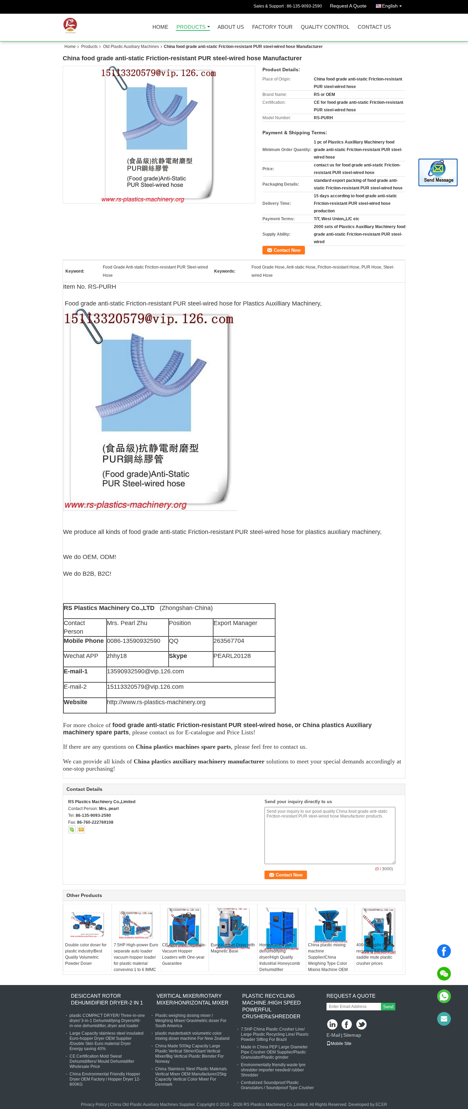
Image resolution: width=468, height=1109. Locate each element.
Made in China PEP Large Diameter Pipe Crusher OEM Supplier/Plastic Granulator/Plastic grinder (274, 1052)
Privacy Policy (94, 1104)
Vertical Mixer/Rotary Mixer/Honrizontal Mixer (193, 999)
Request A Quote (348, 6)
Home (160, 27)
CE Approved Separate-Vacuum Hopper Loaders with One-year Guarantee (184, 954)
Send (388, 1006)
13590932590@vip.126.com (145, 671)
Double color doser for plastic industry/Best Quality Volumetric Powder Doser (86, 954)
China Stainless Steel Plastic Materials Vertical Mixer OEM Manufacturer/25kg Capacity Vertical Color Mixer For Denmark (191, 1077)
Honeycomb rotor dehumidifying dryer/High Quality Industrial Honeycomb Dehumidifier (279, 957)
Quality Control (325, 27)
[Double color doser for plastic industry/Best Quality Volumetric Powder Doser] (87, 925)
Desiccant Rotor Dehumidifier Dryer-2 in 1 (107, 999)
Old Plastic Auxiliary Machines (131, 46)
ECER (381, 1104)
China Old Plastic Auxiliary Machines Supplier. (153, 1104)
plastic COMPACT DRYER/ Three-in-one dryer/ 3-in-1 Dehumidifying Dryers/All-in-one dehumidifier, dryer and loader (107, 1020)
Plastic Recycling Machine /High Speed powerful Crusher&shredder (271, 1006)
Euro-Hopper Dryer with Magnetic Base (233, 948)
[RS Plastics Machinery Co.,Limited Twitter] (362, 1025)
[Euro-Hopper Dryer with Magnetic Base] (233, 929)
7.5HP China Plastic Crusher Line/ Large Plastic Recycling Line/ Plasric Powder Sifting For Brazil (275, 1034)
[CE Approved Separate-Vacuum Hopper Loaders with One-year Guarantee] (184, 928)
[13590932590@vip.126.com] (444, 1019)
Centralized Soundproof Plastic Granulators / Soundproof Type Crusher (277, 1085)
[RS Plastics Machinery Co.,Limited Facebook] (347, 1025)
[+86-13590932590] (444, 996)
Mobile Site (341, 1043)
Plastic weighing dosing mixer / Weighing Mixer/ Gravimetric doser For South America (190, 1020)
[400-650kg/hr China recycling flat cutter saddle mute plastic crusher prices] (379, 931)
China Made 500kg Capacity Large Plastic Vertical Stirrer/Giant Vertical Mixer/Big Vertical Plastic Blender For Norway (189, 1054)
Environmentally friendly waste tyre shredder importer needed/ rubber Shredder (273, 1069)
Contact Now (287, 250)
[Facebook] (444, 951)
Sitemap (352, 1035)
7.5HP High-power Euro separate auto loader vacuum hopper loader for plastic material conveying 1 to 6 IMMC (136, 957)
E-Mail (333, 1035)
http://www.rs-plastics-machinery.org (156, 702)
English (390, 6)
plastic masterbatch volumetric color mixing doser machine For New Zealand (192, 1036)
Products (191, 27)
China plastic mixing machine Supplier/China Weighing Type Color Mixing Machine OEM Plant (328, 960)
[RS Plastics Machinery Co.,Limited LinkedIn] (332, 1025)
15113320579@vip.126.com (145, 686)
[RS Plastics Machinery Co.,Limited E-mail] (81, 829)
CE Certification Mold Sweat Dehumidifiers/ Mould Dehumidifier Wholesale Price (102, 1061)
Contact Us (374, 27)
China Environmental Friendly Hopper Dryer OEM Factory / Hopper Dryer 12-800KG (105, 1079)
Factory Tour (272, 27)
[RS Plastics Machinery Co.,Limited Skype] (72, 829)
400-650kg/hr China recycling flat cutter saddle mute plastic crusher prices (375, 954)
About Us (231, 27)
